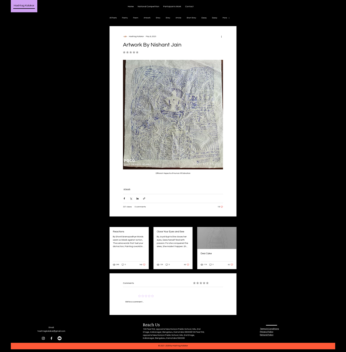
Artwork (147, 18)
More (225, 18)
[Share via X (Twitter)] (131, 198)
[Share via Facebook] (124, 198)
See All (234, 222)
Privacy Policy (266, 332)
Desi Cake (206, 253)
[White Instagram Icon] (43, 338)
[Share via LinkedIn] (137, 198)
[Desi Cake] (216, 238)
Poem (135, 18)
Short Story (191, 18)
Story (158, 18)
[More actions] (221, 36)
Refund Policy (266, 335)
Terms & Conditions (269, 329)
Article (178, 18)
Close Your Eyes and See (170, 231)
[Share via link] (144, 198)
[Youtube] (59, 338)
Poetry (125, 18)
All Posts (113, 18)
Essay (204, 18)
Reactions (118, 231)
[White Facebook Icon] (51, 338)
